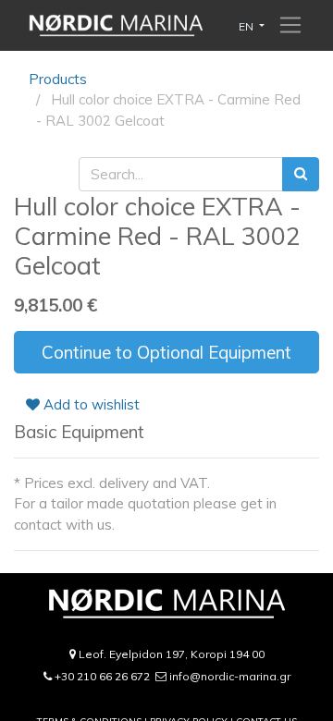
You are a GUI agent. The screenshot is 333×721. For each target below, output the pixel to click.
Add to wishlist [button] (90, 404)
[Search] (300, 174)
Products (58, 79)
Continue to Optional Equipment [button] (166, 352)
